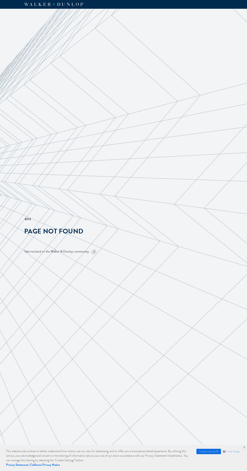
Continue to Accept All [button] (208, 451)
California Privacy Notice (45, 464)
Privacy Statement (17, 464)
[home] (53, 4)
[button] (231, 451)
